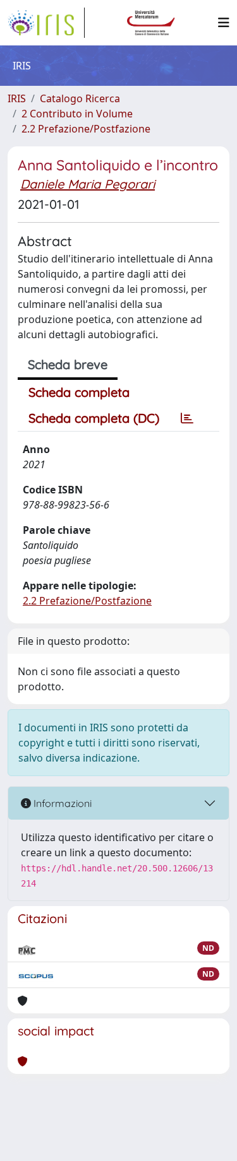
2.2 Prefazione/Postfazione (85, 129)
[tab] (187, 418)
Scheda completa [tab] (79, 392)
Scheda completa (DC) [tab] (93, 418)
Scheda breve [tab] (67, 364)
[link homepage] (46, 23)
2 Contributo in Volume (77, 114)
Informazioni (61, 803)
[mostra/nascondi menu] (223, 22)
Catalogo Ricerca (80, 98)
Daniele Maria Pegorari (87, 184)
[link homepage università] (151, 23)
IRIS (17, 98)
